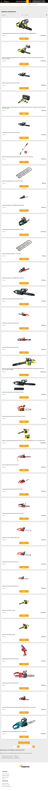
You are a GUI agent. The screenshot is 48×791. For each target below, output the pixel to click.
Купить (24, 38)
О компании (4, 771)
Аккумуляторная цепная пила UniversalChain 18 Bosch (13, 229)
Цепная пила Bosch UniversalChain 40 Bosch (11, 82)
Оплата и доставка (5, 773)
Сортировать (3, 15)
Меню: (1, 1)
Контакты (4, 778)
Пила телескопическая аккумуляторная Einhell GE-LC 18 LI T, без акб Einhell (17, 156)
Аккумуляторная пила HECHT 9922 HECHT (10, 658)
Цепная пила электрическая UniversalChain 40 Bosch (13, 392)
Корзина (27, 1)
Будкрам (6, 1)
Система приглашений (6, 786)
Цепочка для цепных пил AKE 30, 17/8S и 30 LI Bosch (12, 181)
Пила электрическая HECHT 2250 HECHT (10, 347)
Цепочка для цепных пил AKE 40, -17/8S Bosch (11, 253)
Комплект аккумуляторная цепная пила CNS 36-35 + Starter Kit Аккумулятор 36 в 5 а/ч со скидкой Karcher (23, 440)
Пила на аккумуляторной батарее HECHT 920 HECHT (13, 513)
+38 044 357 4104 (21, 1)
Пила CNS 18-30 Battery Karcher (8, 634)
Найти (44, 2)
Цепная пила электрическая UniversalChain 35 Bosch (12, 298)
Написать (30, 1)
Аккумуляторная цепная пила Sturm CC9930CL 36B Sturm (13, 416)
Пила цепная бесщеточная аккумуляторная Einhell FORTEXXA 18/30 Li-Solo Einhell (19, 707)
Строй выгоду (5, 780)
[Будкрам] (24, 766)
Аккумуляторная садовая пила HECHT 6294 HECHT (12, 489)
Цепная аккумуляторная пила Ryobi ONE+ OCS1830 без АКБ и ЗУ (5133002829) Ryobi (19, 33)
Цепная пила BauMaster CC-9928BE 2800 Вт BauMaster (13, 205)
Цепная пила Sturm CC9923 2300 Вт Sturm (10, 586)
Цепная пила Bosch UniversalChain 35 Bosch (11, 132)
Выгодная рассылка (6, 784)
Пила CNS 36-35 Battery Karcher (8, 610)
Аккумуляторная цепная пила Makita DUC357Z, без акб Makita (14, 731)
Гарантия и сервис (5, 775)
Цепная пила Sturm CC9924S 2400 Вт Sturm (11, 537)
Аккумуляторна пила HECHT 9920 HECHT (10, 683)
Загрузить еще (25, 742)
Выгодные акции (5, 783)
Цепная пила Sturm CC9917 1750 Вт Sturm (10, 561)
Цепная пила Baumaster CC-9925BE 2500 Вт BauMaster (13, 277)
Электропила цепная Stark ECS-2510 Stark (10, 323)
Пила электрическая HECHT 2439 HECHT (10, 464)
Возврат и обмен (5, 777)
